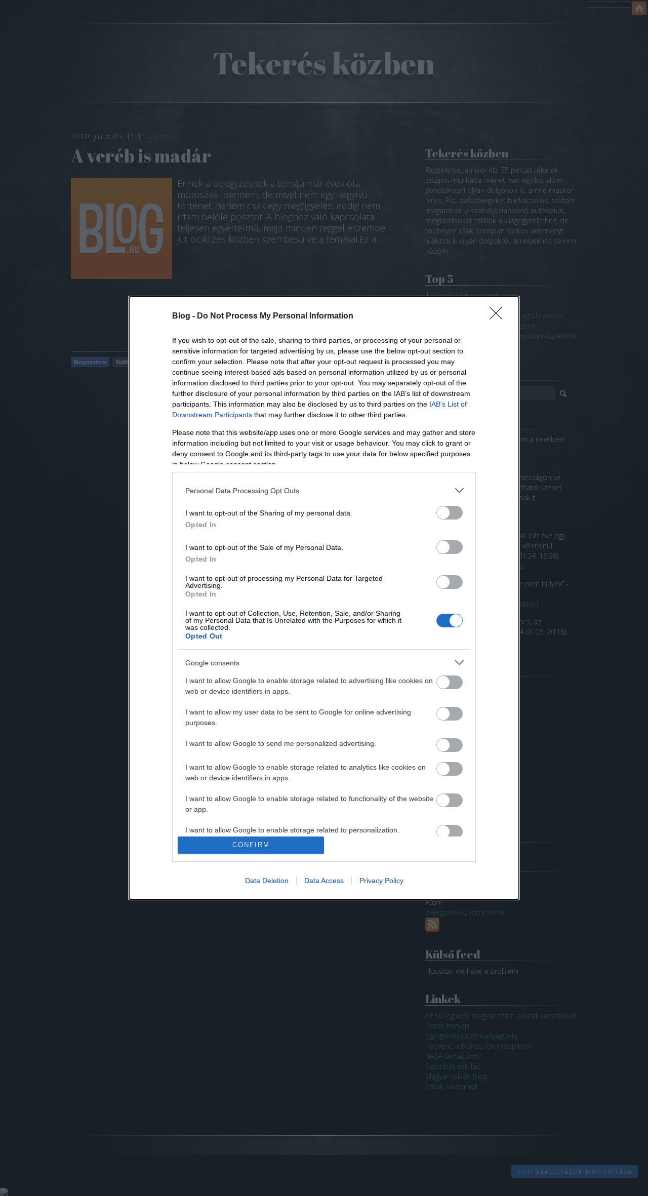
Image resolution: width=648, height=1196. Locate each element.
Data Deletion (267, 880)
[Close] (499, 316)
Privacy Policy (381, 880)
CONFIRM (251, 845)
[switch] (449, 513)
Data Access (324, 880)
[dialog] (324, 598)
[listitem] (324, 490)
